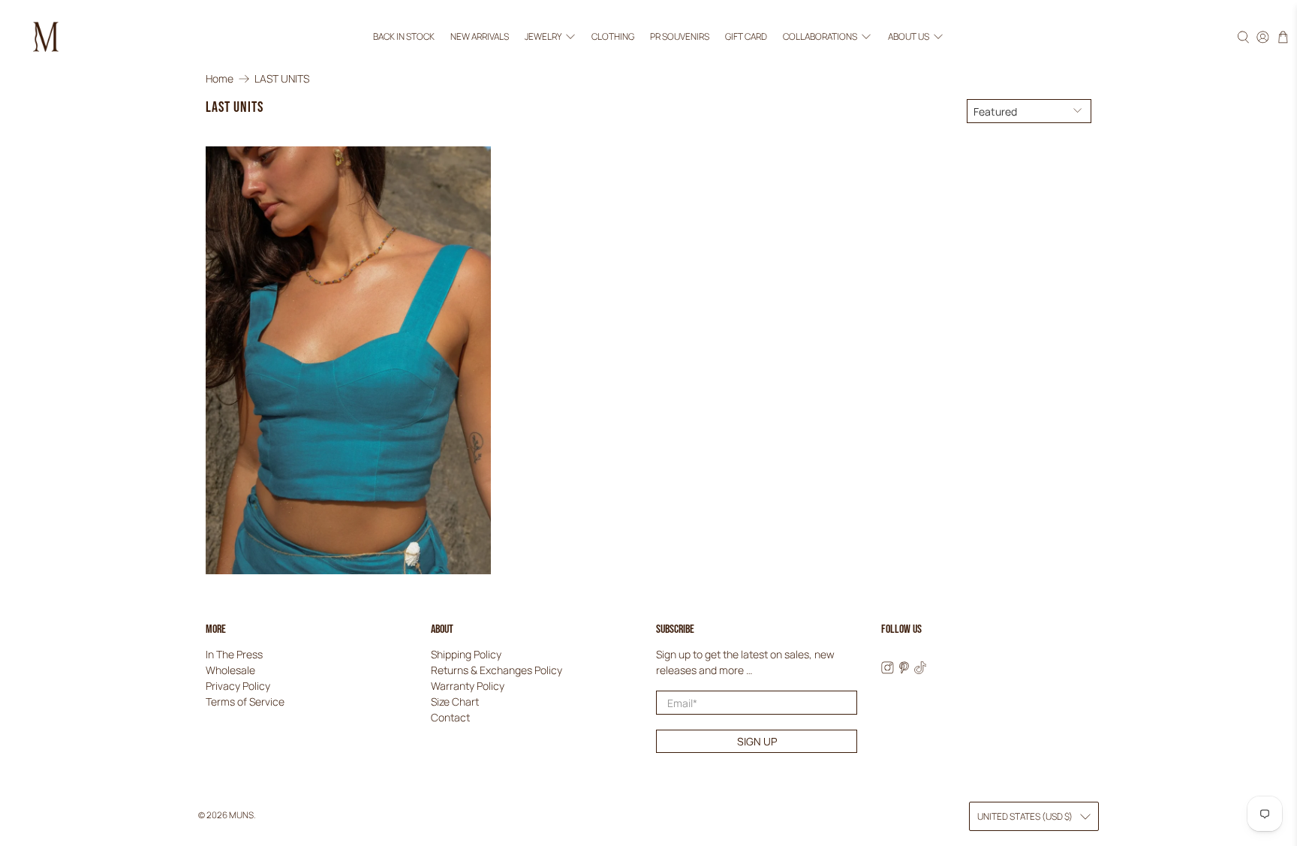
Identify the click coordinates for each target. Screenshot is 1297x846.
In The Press (234, 654)
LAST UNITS (281, 79)
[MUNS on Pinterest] (904, 670)
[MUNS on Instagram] (887, 670)
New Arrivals (479, 36)
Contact (450, 717)
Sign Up (757, 741)
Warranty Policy (467, 686)
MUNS (241, 814)
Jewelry (543, 36)
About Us (908, 36)
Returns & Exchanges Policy (496, 670)
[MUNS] (46, 37)
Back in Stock (404, 36)
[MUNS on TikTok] (920, 670)
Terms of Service (245, 701)
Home (219, 79)
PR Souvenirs (679, 36)
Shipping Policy (466, 654)
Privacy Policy (238, 686)
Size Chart (455, 701)
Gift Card (746, 36)
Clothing (612, 36)
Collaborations (820, 36)
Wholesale (230, 670)
